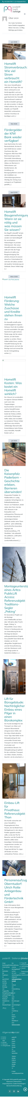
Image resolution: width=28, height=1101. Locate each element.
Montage (4, 1042)
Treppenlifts (5, 991)
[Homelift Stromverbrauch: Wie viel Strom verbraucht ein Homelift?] (14, 51)
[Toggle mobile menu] (25, 14)
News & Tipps (4, 1039)
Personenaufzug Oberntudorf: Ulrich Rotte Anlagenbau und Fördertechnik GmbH (15, 891)
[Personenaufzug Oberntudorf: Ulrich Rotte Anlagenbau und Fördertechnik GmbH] (14, 868)
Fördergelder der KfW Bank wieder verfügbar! (13, 135)
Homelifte (5, 997)
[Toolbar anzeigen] (25, 1089)
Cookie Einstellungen (19, 1083)
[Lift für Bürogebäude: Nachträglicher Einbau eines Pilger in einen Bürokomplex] (14, 676)
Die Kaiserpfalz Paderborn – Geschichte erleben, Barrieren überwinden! (13, 481)
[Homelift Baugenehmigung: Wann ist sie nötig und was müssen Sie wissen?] (14, 200)
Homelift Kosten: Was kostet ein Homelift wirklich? (13, 386)
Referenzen (4, 1044)
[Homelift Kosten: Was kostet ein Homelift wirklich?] (14, 367)
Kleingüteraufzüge (23, 964)
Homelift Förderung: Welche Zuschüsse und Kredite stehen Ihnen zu (13, 308)
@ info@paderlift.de (20, 1)
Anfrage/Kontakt (4, 1045)
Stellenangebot (16, 1024)
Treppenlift (23, 963)
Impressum (9, 1081)
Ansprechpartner (7, 1083)
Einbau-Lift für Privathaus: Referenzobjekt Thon (14, 810)
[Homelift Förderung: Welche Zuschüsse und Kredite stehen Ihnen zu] (14, 285)
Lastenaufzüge (23, 966)
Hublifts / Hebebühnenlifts (23, 974)
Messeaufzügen (6, 1005)
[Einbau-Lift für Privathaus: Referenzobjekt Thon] (14, 781)
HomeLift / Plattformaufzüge (23, 970)
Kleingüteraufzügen (7, 993)
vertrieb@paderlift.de (17, 1073)
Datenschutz (17, 1081)
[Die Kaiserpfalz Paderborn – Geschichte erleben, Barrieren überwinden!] (14, 454)
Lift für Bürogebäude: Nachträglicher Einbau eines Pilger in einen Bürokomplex (14, 709)
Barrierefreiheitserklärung (14, 1086)
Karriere (4, 1037)
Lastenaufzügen (6, 995)
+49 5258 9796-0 (8, 1)
